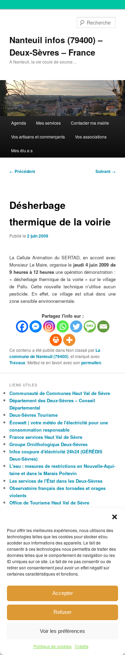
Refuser (62, 612)
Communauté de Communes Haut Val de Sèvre (59, 393)
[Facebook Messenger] (36, 326)
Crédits (82, 646)
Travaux (17, 362)
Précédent (22, 171)
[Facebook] (22, 326)
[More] (69, 340)
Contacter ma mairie (90, 123)
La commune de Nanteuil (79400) (54, 353)
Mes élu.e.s (22, 150)
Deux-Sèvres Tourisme (33, 415)
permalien (91, 362)
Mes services (48, 123)
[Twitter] (76, 326)
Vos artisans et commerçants (38, 136)
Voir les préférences (62, 631)
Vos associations (91, 136)
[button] (114, 516)
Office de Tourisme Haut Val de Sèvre (49, 502)
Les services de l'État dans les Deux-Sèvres (55, 481)
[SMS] (90, 326)
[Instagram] (49, 326)
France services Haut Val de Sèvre (45, 437)
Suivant (105, 171)
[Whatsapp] (63, 326)
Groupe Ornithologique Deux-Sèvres (48, 444)
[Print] (56, 340)
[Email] (103, 326)
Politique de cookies (52, 646)
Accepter (62, 593)
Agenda (18, 123)
